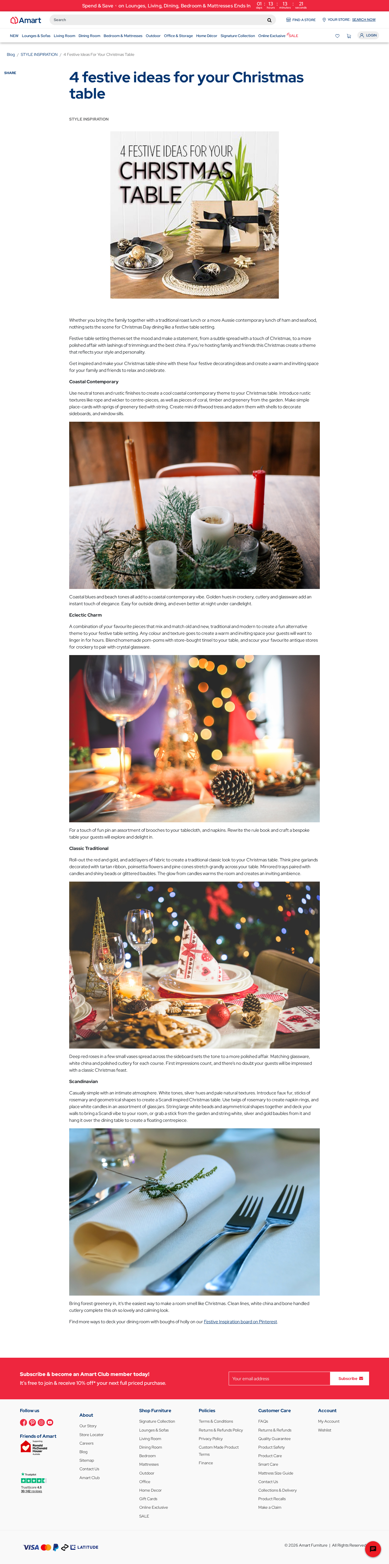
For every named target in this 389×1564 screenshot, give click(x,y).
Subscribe (348, 1378)
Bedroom (147, 1455)
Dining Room (150, 1447)
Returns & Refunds (274, 1430)
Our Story (88, 1425)
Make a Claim (269, 1507)
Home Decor (150, 1490)
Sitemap (86, 1460)
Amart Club (89, 1477)
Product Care (270, 1455)
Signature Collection (157, 1421)
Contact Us (89, 1468)
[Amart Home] (26, 20)
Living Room (150, 1438)
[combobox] (163, 20)
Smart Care (268, 1464)
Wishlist (324, 1430)
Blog (83, 1451)
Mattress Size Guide (275, 1473)
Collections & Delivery (277, 1490)
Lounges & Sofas (154, 1430)
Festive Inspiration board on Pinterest (240, 1322)
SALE (144, 1516)
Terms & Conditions (216, 1421)
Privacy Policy (211, 1438)
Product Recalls (272, 1498)
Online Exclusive (153, 1507)
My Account (328, 1421)
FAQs (263, 1421)
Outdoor (146, 1473)
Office (144, 1481)
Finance (206, 1462)
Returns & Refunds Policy (221, 1430)
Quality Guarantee (274, 1438)
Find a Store (304, 20)
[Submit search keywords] (269, 20)
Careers (86, 1443)
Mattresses (149, 1464)
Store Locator (91, 1434)
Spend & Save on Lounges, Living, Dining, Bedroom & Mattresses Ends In (194, 5)
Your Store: (352, 19)
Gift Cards (148, 1498)
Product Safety (271, 1447)
